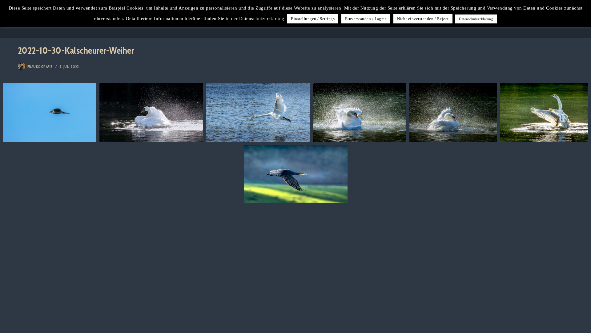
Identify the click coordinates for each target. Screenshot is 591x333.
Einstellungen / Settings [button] (313, 18)
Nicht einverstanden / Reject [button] (423, 18)
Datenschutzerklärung (476, 19)
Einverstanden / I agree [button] (366, 18)
